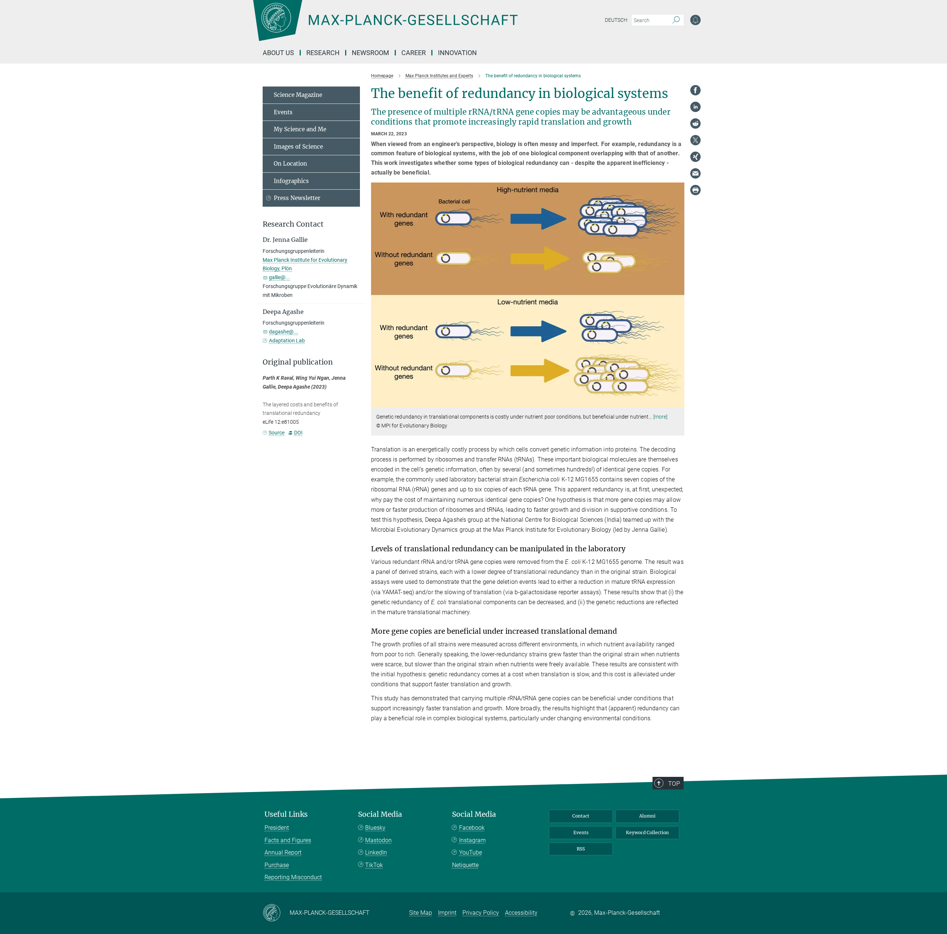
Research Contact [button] (293, 224)
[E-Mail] (695, 173)
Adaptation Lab (287, 341)
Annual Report (282, 852)
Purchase (276, 865)
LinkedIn (376, 852)
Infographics (291, 181)
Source (276, 433)
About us (278, 52)
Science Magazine (298, 94)
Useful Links (286, 814)
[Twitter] (695, 140)
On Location (290, 163)
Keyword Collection (647, 832)
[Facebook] (695, 90)
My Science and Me (300, 129)
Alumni (647, 816)
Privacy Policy (480, 912)
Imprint (447, 912)
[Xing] (695, 156)
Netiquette (465, 865)
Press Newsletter (297, 198)
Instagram (472, 840)
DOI (298, 433)
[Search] (676, 20)
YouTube (470, 852)
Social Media (380, 814)
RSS (581, 849)
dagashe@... (283, 332)
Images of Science (298, 146)
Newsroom (370, 52)
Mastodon (378, 840)
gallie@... (279, 277)
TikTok (374, 865)
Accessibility (521, 912)
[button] (678, 402)
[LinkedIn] (695, 106)
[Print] (695, 190)
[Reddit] (695, 123)
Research (323, 52)
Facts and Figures (287, 840)
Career (413, 52)
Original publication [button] (298, 362)
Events (283, 112)
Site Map (420, 912)
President (276, 827)
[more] (660, 417)
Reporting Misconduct (293, 877)
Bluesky (375, 827)
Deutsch (616, 20)
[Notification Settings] (695, 20)
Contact (580, 816)
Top (674, 783)
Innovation (457, 52)
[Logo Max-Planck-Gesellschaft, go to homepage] (385, 26)
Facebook (472, 827)
